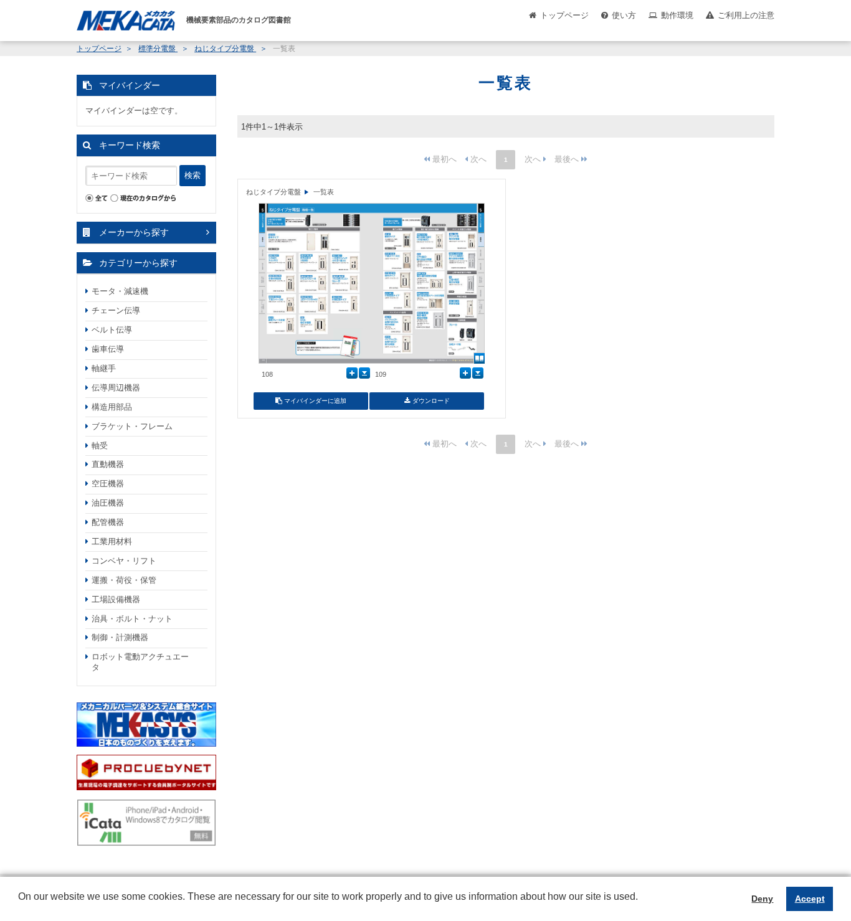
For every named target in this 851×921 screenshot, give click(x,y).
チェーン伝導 (116, 310)
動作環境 (677, 15)
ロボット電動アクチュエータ (140, 662)
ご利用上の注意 (746, 15)
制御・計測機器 (120, 637)
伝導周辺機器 (116, 387)
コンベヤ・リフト (124, 560)
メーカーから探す (134, 232)
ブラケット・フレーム (132, 426)
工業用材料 (112, 541)
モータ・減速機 (120, 291)
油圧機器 (108, 503)
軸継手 (104, 368)
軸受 (100, 445)
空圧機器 (108, 483)
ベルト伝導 (112, 329)
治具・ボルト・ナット (132, 618)
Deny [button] (762, 899)
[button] (20, 906)
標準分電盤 (158, 48)
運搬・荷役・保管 (124, 580)
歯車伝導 (108, 349)
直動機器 (108, 464)
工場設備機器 (116, 599)
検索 (192, 175)
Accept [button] (810, 899)
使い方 (624, 15)
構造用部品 (112, 407)
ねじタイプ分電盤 (225, 48)
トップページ (564, 15)
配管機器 (108, 522)
